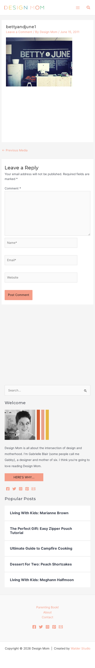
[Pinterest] (27, 489)
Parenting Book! (47, 607)
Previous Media (15, 150)
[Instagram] (21, 489)
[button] (89, 7)
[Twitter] (14, 489)
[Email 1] (61, 627)
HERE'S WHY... (23, 477)
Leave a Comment (19, 32)
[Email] (33, 489)
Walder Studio (80, 648)
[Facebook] (8, 489)
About (47, 612)
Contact (47, 617)
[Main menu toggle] (77, 7)
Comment (13, 188)
